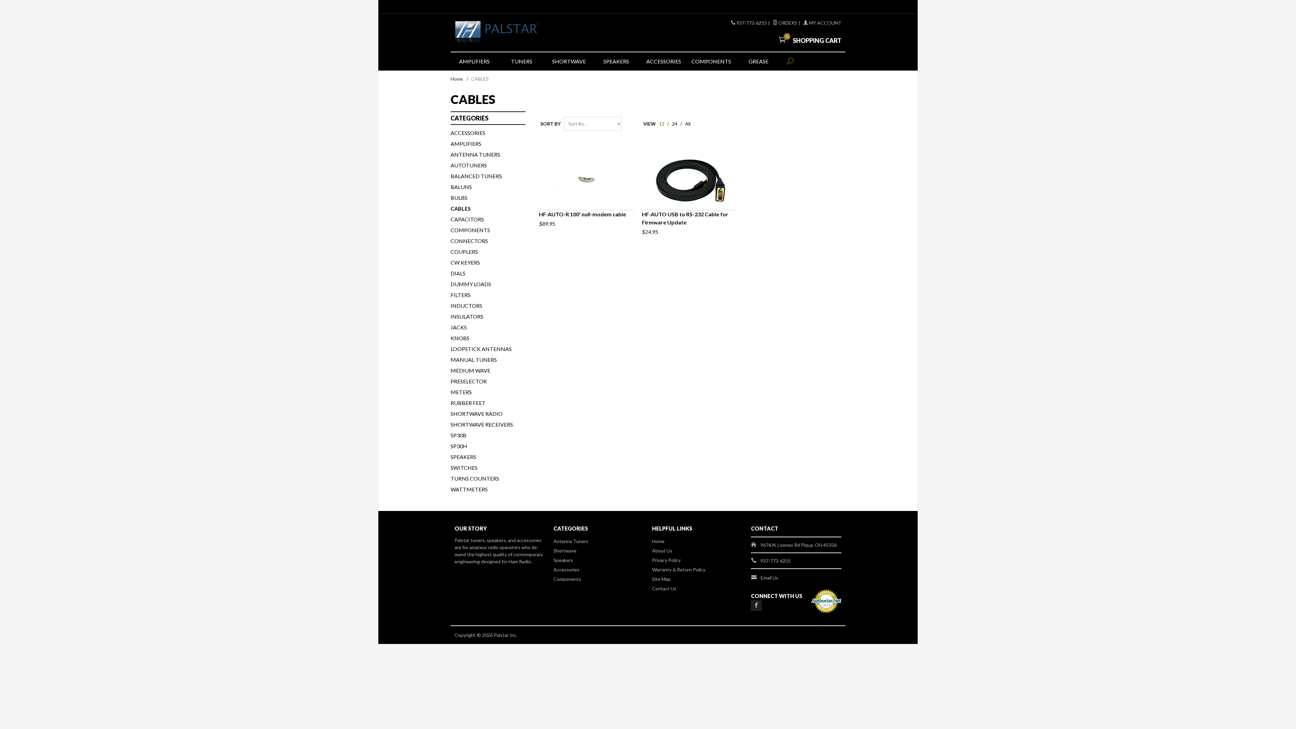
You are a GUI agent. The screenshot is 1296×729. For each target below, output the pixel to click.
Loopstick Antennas (481, 349)
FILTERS (460, 295)
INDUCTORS (466, 305)
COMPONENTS (470, 230)
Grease (758, 61)
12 (661, 124)
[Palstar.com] (516, 32)
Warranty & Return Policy (678, 569)
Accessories (663, 61)
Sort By (550, 124)
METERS (461, 392)
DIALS (458, 273)
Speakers (616, 61)
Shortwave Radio (477, 413)
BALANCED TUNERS (476, 176)
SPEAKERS (463, 457)
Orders (787, 23)
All (688, 124)
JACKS (459, 327)
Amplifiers (474, 61)
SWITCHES (464, 467)
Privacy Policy (666, 560)
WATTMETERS (469, 489)
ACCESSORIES (468, 133)
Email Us (769, 577)
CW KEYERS (465, 262)
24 (674, 124)
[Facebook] (756, 605)
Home (457, 79)
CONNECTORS (469, 241)
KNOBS (460, 338)
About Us (662, 551)
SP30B (458, 435)
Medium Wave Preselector (470, 375)
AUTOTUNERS (469, 165)
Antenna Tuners (475, 154)
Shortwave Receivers (482, 424)
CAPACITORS (467, 219)
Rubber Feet (468, 403)
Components (711, 61)
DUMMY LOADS (471, 284)
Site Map (661, 579)
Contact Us (664, 588)
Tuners (521, 61)
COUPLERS (464, 251)
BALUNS (461, 187)
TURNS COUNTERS (475, 478)
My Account (824, 23)
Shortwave (569, 61)
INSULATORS (467, 316)
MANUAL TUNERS (474, 359)
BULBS (459, 197)
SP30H (459, 446)
